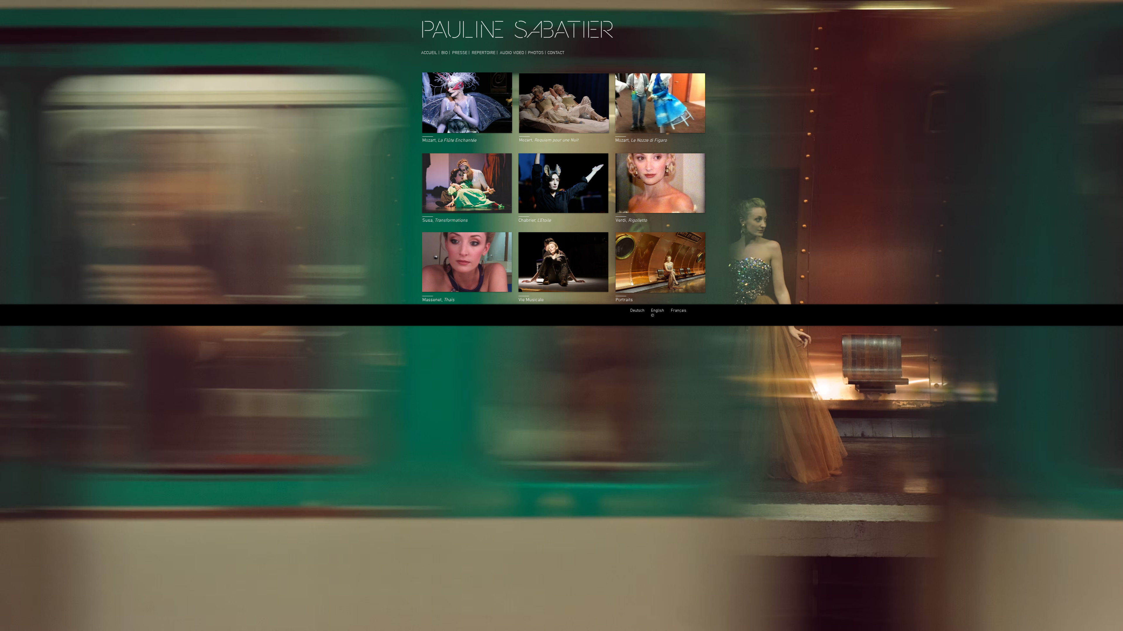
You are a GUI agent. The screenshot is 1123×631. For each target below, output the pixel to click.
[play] (500, 128)
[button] (467, 102)
